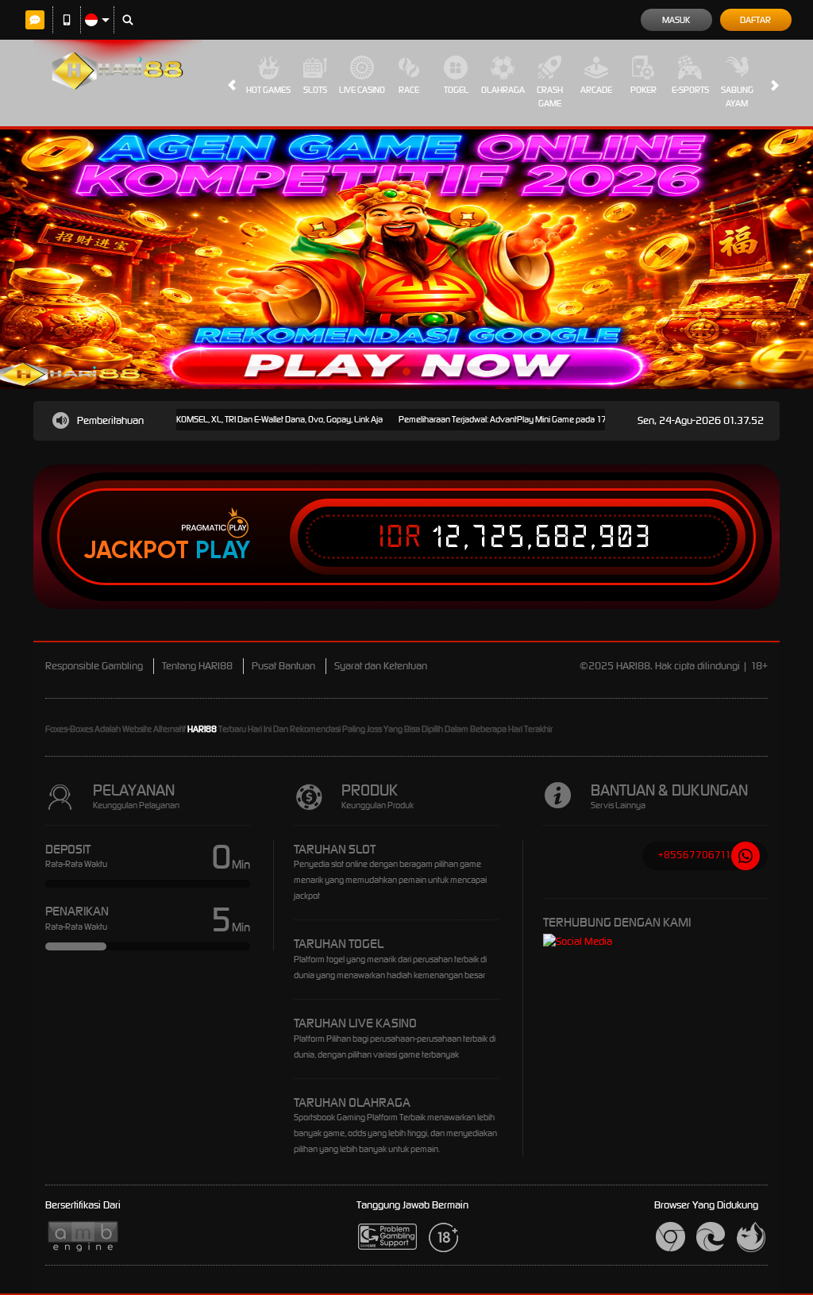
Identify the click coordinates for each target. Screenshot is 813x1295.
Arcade (596, 89)
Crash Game (550, 96)
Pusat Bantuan (283, 666)
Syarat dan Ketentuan (380, 666)
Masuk (676, 19)
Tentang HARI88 (197, 666)
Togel (456, 89)
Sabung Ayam (737, 96)
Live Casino (362, 89)
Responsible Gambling (94, 666)
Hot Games (268, 89)
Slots (315, 89)
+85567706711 (694, 855)
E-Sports (690, 89)
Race (409, 89)
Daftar (755, 19)
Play (222, 550)
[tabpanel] (406, 259)
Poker (643, 89)
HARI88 (202, 728)
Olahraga (503, 89)
